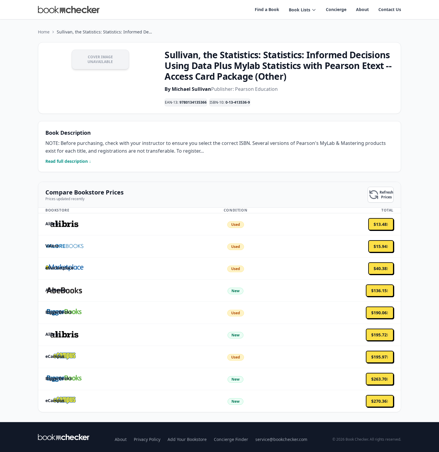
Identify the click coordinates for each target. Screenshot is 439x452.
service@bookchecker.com (281, 439)
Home (44, 32)
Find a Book (267, 9)
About (362, 9)
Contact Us (389, 9)
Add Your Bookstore (187, 439)
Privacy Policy (147, 439)
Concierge (336, 9)
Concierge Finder (231, 439)
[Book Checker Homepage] (68, 9)
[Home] (63, 437)
